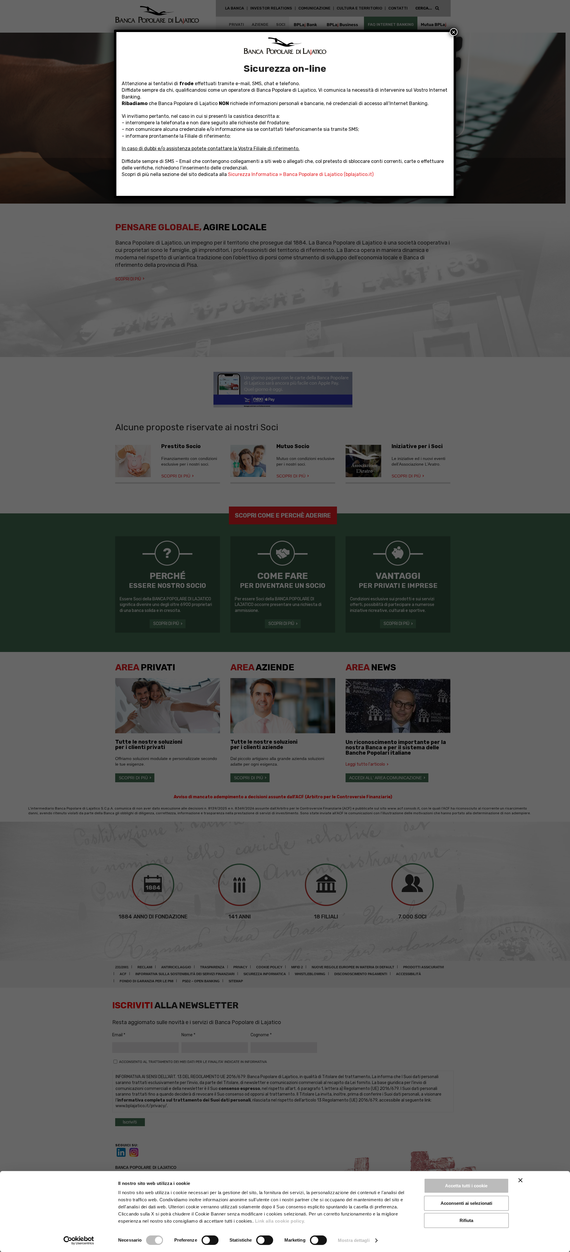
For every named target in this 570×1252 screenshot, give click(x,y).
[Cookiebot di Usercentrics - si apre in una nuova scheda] (79, 1240)
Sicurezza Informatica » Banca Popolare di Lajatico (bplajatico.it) (300, 174)
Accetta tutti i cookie (466, 1185)
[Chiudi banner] (520, 1180)
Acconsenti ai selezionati (466, 1203)
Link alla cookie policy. (280, 1221)
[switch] (210, 1240)
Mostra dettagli (354, 1240)
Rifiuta (466, 1220)
